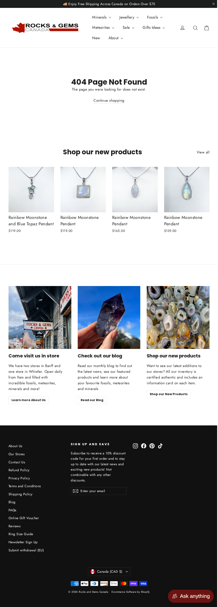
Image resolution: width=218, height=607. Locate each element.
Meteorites (101, 27)
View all (203, 152)
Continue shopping (108, 100)
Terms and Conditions (25, 486)
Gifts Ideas (152, 27)
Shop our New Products (169, 394)
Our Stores (16, 454)
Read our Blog (92, 400)
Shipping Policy (20, 494)
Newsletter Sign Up (23, 542)
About (114, 38)
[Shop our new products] (178, 317)
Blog (12, 502)
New (96, 38)
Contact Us (17, 462)
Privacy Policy (19, 478)
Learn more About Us (28, 400)
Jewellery (127, 17)
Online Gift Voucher (24, 518)
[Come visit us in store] (40, 317)
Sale (127, 27)
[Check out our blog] (109, 317)
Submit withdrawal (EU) (26, 550)
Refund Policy (19, 470)
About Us (15, 446)
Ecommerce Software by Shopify (130, 592)
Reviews (14, 526)
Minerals (100, 17)
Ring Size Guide (21, 534)
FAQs (12, 510)
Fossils (153, 17)
